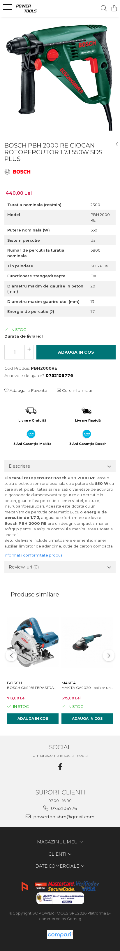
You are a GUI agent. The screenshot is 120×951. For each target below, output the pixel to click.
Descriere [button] (19, 466)
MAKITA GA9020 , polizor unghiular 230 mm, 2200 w (87, 687)
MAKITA (68, 682)
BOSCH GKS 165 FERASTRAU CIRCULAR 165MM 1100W (33, 687)
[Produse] (8, 8)
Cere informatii (76, 390)
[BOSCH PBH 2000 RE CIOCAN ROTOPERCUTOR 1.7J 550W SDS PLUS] (60, 77)
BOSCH (14, 682)
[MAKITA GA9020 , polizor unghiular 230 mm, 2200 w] (87, 642)
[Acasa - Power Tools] (38, 8)
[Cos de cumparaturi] (114, 8)
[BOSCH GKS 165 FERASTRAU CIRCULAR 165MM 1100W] (33, 642)
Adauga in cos (76, 352)
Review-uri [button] (24, 567)
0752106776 (63, 808)
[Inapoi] (115, 144)
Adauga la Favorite (27, 390)
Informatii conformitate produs (33, 555)
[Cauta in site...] (104, 8)
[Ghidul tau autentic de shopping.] (60, 934)
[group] (60, 77)
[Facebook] (60, 767)
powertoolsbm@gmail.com (63, 817)
